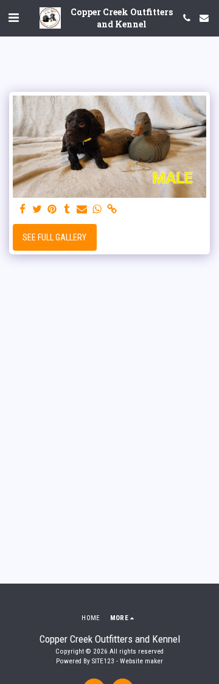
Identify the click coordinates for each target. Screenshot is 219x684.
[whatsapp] (97, 209)
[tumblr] (67, 209)
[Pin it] (52, 209)
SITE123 (103, 661)
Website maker (141, 661)
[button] (13, 17)
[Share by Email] (82, 209)
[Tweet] (37, 209)
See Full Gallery (54, 237)
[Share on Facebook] (22, 209)
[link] (111, 209)
